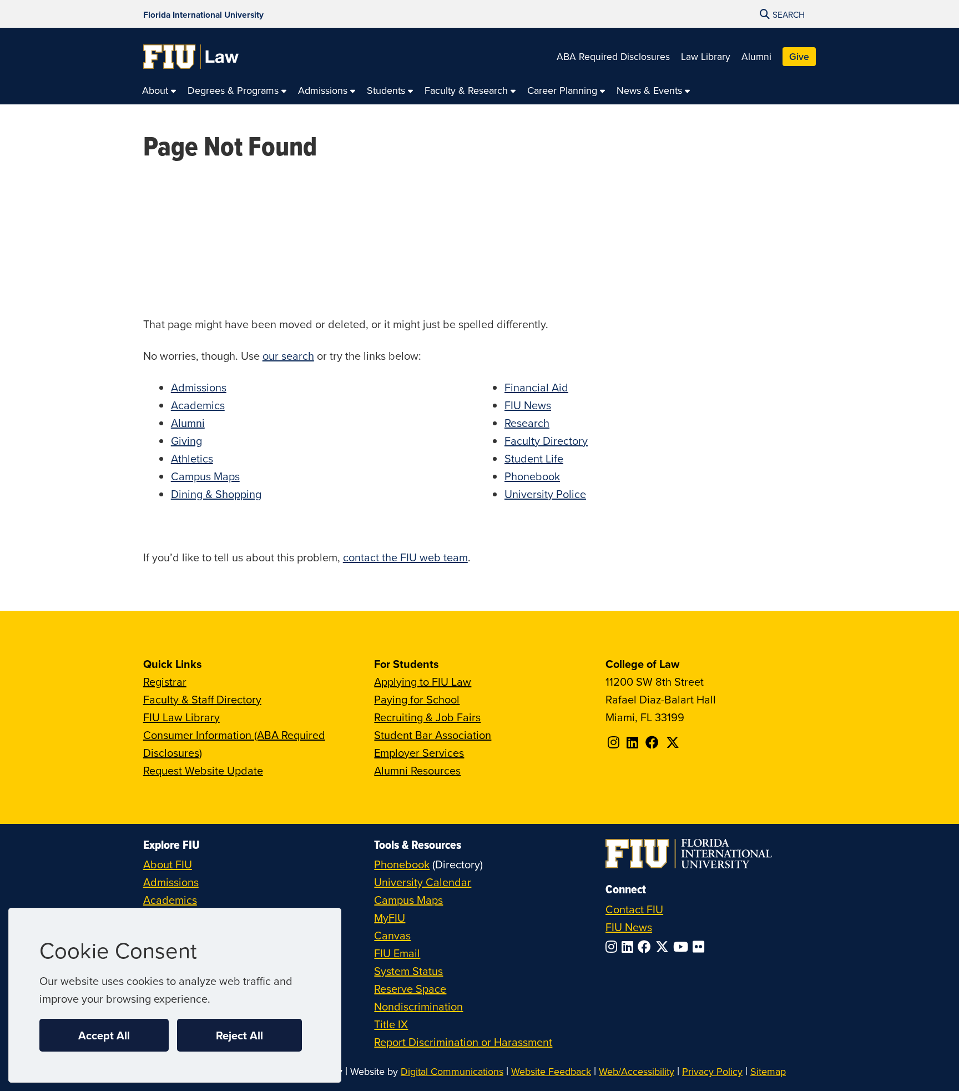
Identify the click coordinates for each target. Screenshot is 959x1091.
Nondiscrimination (418, 1006)
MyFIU (389, 917)
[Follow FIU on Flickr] (701, 946)
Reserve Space (410, 989)
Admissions (198, 387)
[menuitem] (159, 90)
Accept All (104, 1035)
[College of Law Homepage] (191, 56)
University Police (545, 494)
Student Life (533, 458)
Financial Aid (536, 387)
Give (799, 56)
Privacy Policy (712, 1071)
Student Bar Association (432, 735)
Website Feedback (551, 1071)
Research (526, 423)
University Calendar (422, 882)
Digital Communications (452, 1071)
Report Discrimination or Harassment (463, 1042)
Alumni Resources (417, 770)
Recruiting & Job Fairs (427, 717)
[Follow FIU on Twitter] (664, 946)
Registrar (164, 681)
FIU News (527, 405)
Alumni (756, 56)
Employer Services (419, 753)
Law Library (705, 56)
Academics (198, 405)
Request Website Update (203, 770)
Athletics (192, 458)
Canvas (392, 935)
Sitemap (768, 1071)
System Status (408, 971)
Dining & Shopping (216, 494)
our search (288, 356)
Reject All (239, 1035)
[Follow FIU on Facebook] (646, 946)
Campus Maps (205, 476)
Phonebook (532, 476)
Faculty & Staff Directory (202, 699)
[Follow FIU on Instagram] (613, 946)
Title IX (391, 1024)
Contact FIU (634, 909)
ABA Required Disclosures (613, 56)
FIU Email (397, 953)
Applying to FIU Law (422, 681)
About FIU (167, 864)
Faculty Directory (546, 441)
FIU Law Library (181, 717)
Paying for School (417, 699)
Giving (186, 441)
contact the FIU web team (405, 557)
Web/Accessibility (636, 1071)
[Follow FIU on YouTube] (683, 946)
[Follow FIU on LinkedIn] (630, 946)
